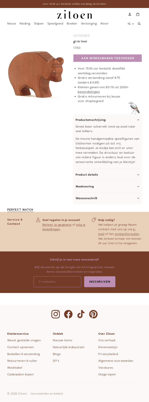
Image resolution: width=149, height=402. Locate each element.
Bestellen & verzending (23, 354)
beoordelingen (89, 91)
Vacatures (105, 367)
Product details (87, 174)
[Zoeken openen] (139, 24)
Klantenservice (18, 333)
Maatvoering (85, 186)
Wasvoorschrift (86, 198)
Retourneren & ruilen (22, 360)
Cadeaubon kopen (20, 374)
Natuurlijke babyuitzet (69, 347)
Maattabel (14, 367)
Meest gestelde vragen (24, 340)
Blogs (57, 354)
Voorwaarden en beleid (47, 393)
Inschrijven (99, 281)
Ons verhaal (106, 340)
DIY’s (56, 360)
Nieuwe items (62, 340)
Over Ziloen (106, 333)
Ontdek (58, 333)
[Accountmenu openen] (130, 14)
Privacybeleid (108, 354)
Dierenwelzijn (107, 347)
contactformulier (127, 234)
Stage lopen (107, 374)
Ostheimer (81, 35)
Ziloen (22, 393)
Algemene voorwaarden (115, 360)
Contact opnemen (20, 347)
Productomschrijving (91, 119)
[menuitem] (105, 23)
